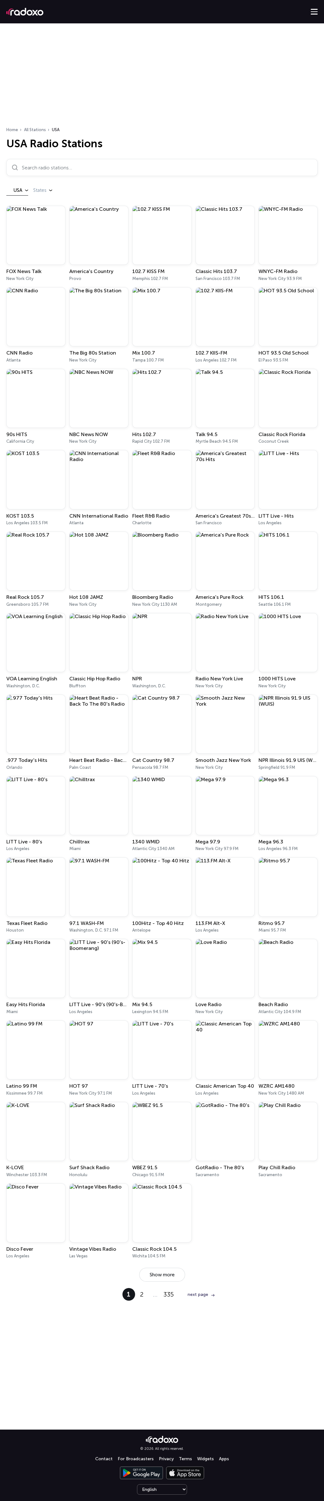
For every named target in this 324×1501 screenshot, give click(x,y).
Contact (104, 1459)
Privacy (166, 1459)
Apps (224, 1459)
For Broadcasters (136, 1459)
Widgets (205, 1459)
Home (12, 129)
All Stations (35, 129)
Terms (185, 1459)
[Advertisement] (162, 77)
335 (168, 1294)
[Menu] (314, 12)
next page (198, 1294)
